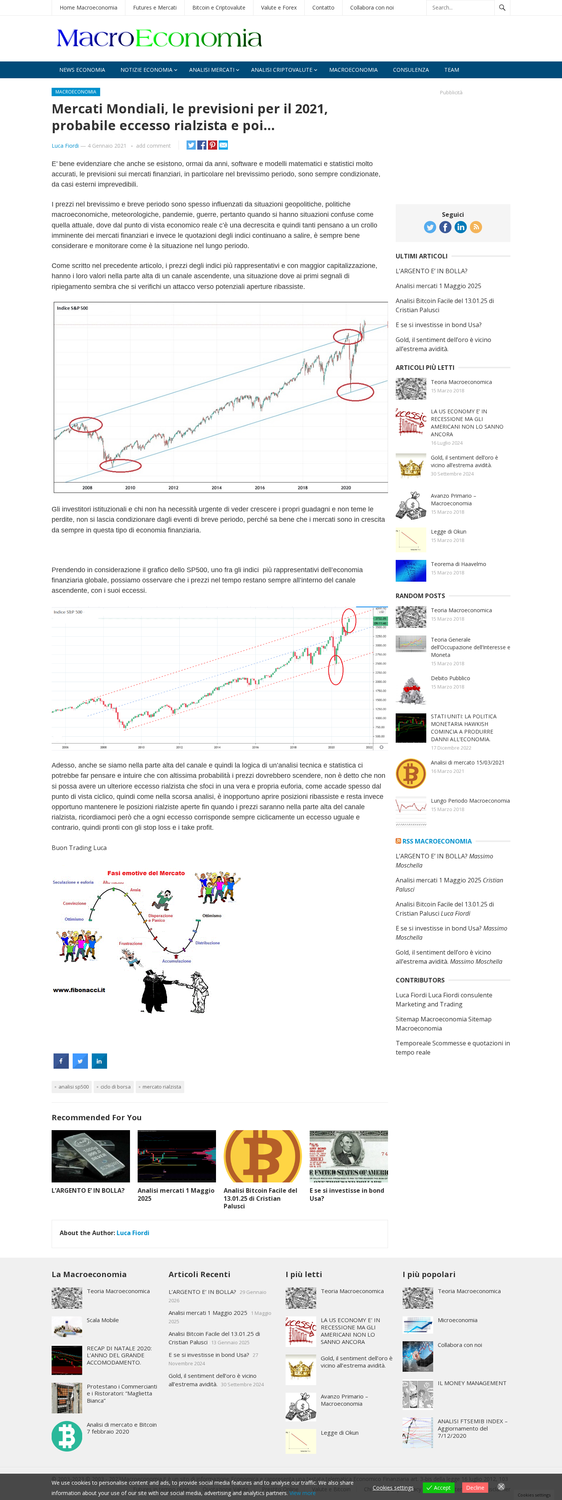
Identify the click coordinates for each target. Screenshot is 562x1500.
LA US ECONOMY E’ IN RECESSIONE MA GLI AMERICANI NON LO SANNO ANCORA (467, 423)
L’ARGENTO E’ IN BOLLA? (88, 1190)
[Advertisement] (453, 146)
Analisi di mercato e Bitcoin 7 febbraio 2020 (122, 1428)
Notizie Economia (146, 69)
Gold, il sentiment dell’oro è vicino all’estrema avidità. (464, 461)
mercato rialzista (162, 1086)
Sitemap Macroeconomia (431, 1019)
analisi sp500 (73, 1086)
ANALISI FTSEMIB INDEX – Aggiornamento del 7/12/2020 (473, 1428)
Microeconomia (458, 1320)
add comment (153, 145)
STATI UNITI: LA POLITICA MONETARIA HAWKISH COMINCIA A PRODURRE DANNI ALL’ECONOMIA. (464, 728)
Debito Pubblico (450, 678)
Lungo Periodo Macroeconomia (470, 800)
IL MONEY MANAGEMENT (472, 1383)
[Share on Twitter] (80, 1066)
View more (302, 1493)
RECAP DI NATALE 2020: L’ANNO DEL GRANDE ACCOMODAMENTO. (119, 1355)
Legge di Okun (448, 531)
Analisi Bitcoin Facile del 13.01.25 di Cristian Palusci (260, 1198)
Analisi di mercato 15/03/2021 (468, 762)
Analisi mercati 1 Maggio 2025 (176, 1194)
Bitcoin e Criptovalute (218, 7)
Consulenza (411, 69)
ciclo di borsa (116, 1086)
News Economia (82, 69)
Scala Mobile (103, 1320)
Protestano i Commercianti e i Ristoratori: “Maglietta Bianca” (122, 1393)
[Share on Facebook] (61, 1066)
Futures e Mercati (155, 7)
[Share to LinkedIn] (99, 1066)
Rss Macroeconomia (437, 841)
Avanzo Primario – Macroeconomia (453, 499)
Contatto (323, 7)
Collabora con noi (372, 7)
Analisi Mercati (211, 69)
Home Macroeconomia (88, 7)
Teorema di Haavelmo (458, 564)
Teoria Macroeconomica (461, 381)
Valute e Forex (279, 7)
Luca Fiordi (65, 145)
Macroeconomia (353, 69)
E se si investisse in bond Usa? (347, 1194)
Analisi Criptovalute (281, 69)
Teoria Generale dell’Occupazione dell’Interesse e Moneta (470, 647)
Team (451, 69)
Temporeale (413, 1043)
